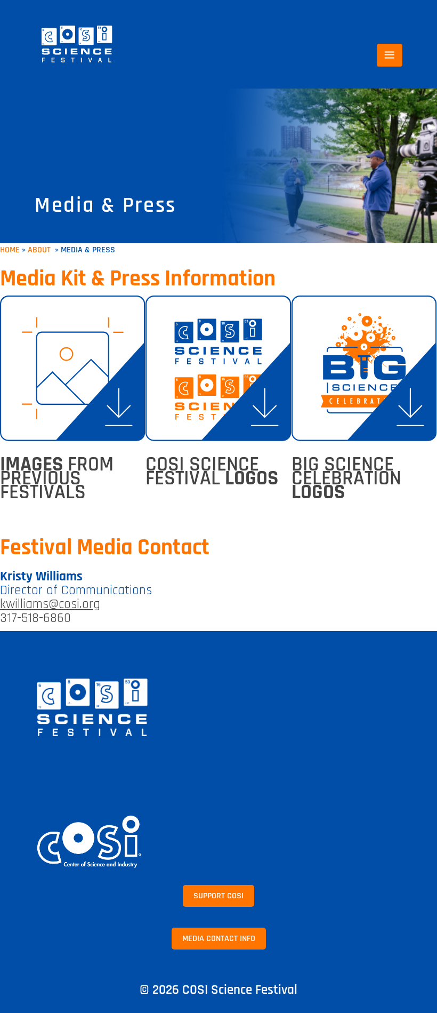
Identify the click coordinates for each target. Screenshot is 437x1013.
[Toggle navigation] (389, 55)
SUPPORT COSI (218, 896)
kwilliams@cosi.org (50, 604)
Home (10, 250)
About (40, 250)
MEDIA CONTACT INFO (218, 938)
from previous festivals (57, 478)
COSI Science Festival (211, 471)
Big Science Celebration (346, 478)
